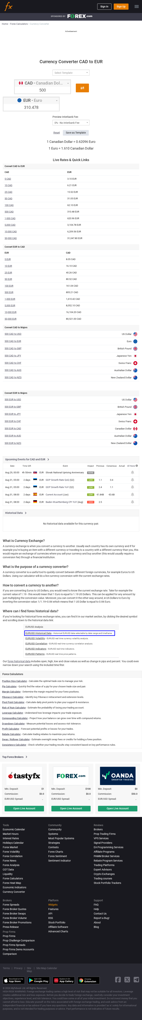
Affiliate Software (58, 926)
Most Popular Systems (61, 838)
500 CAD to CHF (13, 362)
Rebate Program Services (108, 860)
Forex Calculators (13, 878)
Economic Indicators (14, 887)
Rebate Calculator (11, 734)
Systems (53, 833)
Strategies (54, 842)
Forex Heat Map (12, 882)
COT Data (8, 869)
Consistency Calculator (14, 744)
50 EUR (8, 279)
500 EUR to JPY (13, 414)
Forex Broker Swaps (14, 913)
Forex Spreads (11, 904)
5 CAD (8, 178)
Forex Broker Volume (15, 918)
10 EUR (8, 266)
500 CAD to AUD (13, 370)
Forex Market (10, 847)
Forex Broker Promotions (17, 922)
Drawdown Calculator (13, 723)
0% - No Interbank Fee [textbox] (67, 122)
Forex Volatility (11, 851)
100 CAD (9, 205)
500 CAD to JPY (13, 355)
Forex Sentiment (57, 856)
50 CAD (8, 198)
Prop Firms (9, 936)
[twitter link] (127, 979)
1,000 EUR (10, 299)
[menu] (136, 6)
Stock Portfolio (56, 922)
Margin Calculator (11, 691)
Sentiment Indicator (59, 860)
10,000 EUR (10, 312)
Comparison (10, 953)
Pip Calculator (9, 686)
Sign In (104, 6)
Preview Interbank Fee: (65, 116)
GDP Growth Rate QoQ (57, 480)
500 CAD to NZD (13, 377)
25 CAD (8, 192)
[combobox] (71, 73)
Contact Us (100, 913)
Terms (6, 968)
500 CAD (9, 211)
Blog (96, 926)
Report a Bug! (101, 918)
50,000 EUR (10, 318)
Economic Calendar (14, 829)
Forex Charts (55, 851)
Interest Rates (11, 838)
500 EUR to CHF (13, 421)
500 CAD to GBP (13, 348)
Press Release (11, 926)
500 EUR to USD (13, 399)
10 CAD (8, 185)
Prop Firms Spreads (14, 944)
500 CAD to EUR (13, 341)
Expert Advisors (103, 869)
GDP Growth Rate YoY (57, 487)
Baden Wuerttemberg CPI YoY (61, 502)
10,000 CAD (11, 231)
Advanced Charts (58, 931)
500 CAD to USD (13, 334)
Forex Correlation (13, 856)
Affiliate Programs (104, 851)
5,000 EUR (10, 305)
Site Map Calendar (46, 968)
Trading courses (103, 878)
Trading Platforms (104, 865)
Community (55, 829)
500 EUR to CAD (13, 428)
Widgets (53, 904)
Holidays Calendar (13, 842)
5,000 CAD (10, 224)
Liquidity (8, 874)
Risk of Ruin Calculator (14, 707)
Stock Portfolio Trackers (107, 882)
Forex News (9, 860)
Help (96, 909)
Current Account (54, 494)
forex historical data (19, 661)
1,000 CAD (10, 218)
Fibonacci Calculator (12, 697)
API (50, 913)
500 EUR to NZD (13, 443)
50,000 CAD (11, 238)
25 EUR (8, 272)
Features (53, 909)
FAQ (96, 904)
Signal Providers (103, 842)
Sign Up (121, 6)
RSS (50, 918)
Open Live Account (24, 808)
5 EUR (8, 259)
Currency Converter (14, 891)
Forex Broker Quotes (14, 909)
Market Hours (10, 833)
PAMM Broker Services (106, 856)
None (133, 466)
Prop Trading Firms (105, 833)
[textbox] (69, 73)
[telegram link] (136, 979)
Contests (53, 847)
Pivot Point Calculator (13, 702)
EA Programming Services (108, 847)
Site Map (29, 970)
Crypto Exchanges (104, 874)
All (128, 466)
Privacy (18, 968)
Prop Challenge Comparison (19, 940)
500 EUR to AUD (13, 435)
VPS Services (101, 838)
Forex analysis (11, 865)
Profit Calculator (10, 728)
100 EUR (9, 285)
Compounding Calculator (15, 718)
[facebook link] (118, 979)
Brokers (98, 829)
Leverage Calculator (12, 712)
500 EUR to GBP (13, 406)
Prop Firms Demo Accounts (18, 949)
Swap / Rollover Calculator (16, 739)
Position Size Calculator (14, 681)
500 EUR (9, 292)
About (97, 922)
